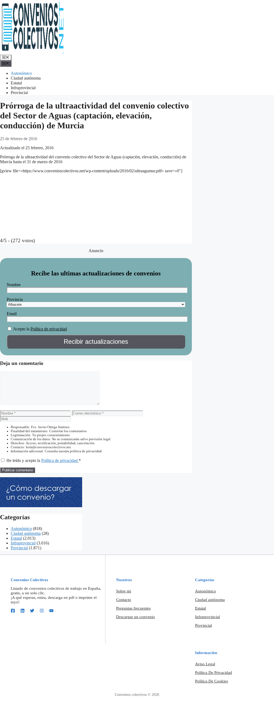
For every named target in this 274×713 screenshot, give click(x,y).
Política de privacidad (49, 329)
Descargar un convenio (135, 617)
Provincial (19, 92)
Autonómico (21, 73)
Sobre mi (123, 591)
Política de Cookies (211, 681)
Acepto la (21, 329)
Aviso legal (205, 664)
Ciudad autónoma (26, 78)
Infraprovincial (23, 87)
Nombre (14, 284)
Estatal (16, 83)
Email (12, 313)
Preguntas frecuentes (133, 608)
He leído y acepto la (43, 460)
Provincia (15, 299)
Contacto (123, 600)
